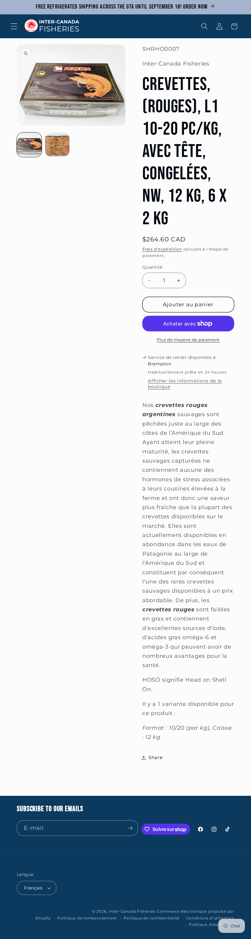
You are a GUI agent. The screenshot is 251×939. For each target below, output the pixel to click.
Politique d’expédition (211, 924)
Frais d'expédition (162, 249)
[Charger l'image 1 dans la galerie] (29, 144)
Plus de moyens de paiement (188, 339)
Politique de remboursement (87, 918)
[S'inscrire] (130, 828)
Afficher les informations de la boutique (185, 383)
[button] (14, 26)
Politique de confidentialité (152, 918)
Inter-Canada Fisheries (132, 911)
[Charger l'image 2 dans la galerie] (57, 144)
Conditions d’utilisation (210, 918)
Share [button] (155, 757)
